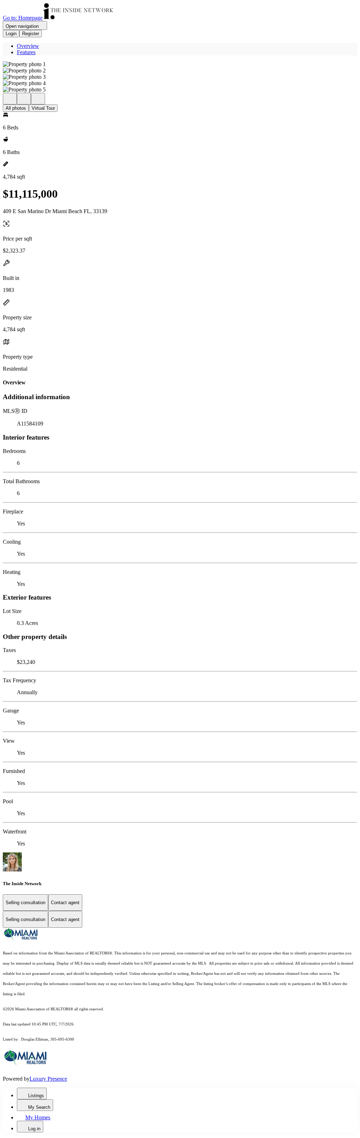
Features (26, 52)
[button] (180, 64)
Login (11, 33)
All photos (16, 108)
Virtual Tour (43, 108)
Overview (28, 46)
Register (30, 33)
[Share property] (38, 98)
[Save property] (24, 98)
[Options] (10, 98)
